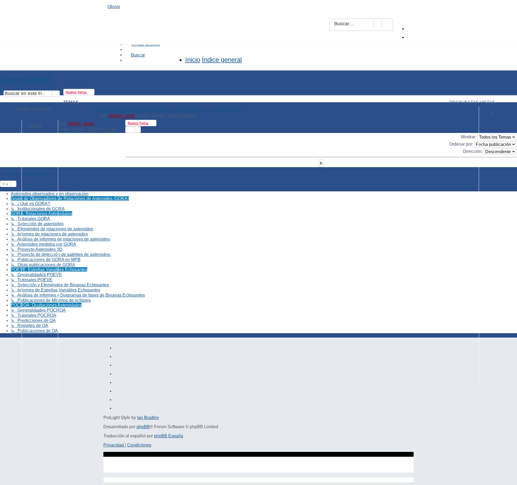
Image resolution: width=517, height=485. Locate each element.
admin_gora (121, 115)
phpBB (143, 426)
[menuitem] (412, 28)
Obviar (113, 6)
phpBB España (168, 436)
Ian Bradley (148, 417)
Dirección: (473, 151)
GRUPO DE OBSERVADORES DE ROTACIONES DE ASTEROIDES (168, 110)
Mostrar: (469, 136)
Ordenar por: (461, 144)
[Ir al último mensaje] (96, 123)
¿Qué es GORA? (25, 79)
